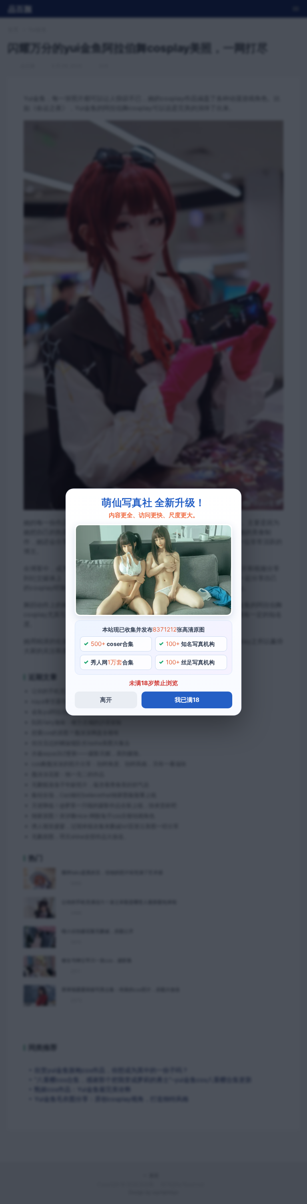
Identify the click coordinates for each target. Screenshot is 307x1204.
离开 (106, 700)
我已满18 (187, 700)
